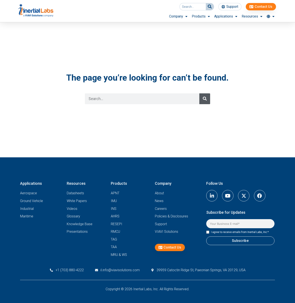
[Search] (210, 6)
